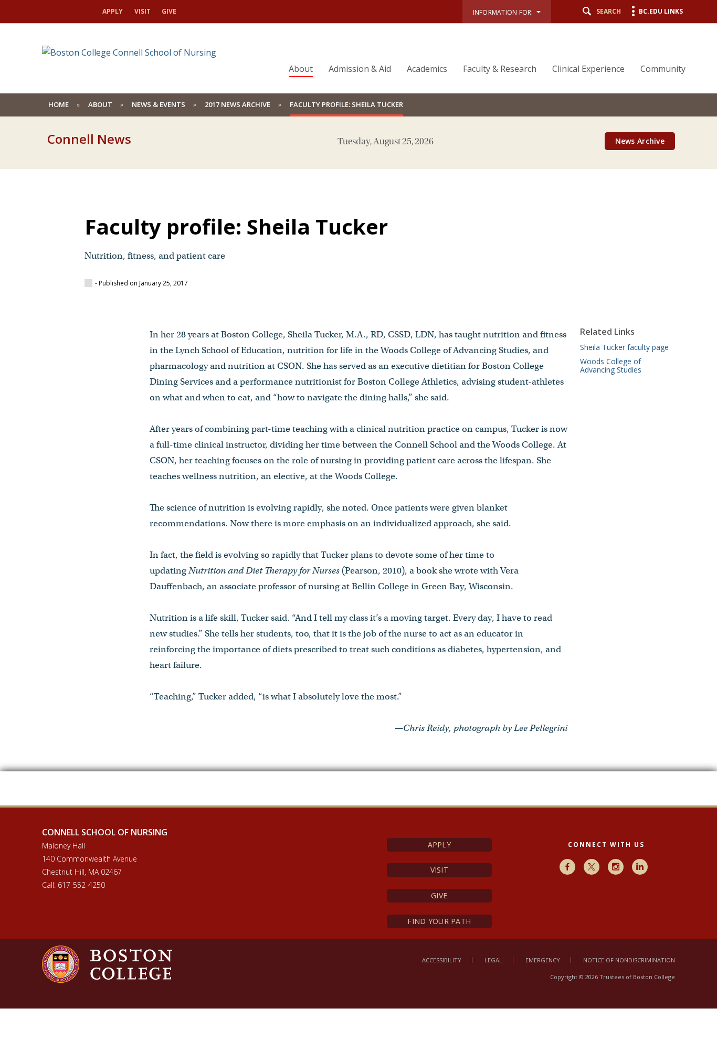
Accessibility (441, 960)
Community (663, 69)
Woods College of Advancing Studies (610, 365)
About (301, 69)
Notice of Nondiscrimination (629, 960)
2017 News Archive (237, 104)
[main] (358, 479)
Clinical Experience (588, 69)
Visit (439, 870)
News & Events (158, 104)
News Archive (640, 141)
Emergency (542, 960)
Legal (493, 960)
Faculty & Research (499, 69)
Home (58, 104)
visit (142, 11)
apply (112, 11)
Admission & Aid (360, 69)
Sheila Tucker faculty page (624, 347)
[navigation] (480, 50)
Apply (439, 845)
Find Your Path (439, 921)
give (169, 11)
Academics (427, 69)
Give (439, 895)
